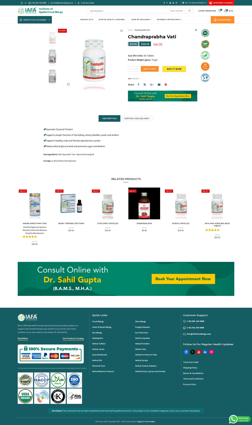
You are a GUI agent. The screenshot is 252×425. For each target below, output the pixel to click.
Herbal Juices (98, 349)
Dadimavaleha (144, 223)
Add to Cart (149, 69)
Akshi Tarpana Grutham (71, 223)
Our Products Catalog (73, 338)
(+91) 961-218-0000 (195, 321)
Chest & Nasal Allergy (101, 327)
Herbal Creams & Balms (145, 365)
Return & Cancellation (193, 373)
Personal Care (98, 365)
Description (109, 118)
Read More (23, 338)
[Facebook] (138, 84)
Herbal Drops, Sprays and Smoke (150, 371)
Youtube (170, 2)
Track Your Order (87, 3)
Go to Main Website (195, 3)
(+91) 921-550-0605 (38, 3)
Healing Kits (97, 338)
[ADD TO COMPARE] (49, 195)
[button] (30, 236)
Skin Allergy (140, 321)
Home (130, 30)
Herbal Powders (142, 343)
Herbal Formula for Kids (146, 354)
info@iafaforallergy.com (63, 3)
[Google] (152, 84)
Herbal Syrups (141, 360)
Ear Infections (141, 332)
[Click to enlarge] (68, 84)
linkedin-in (173, 2)
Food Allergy (98, 321)
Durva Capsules (180, 223)
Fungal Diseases (142, 327)
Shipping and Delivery (136, 118)
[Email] (159, 84)
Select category (176, 11)
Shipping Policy (190, 367)
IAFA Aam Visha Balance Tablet (217, 224)
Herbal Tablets (99, 343)
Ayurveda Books (99, 354)
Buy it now (174, 69)
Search (189, 11)
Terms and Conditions (193, 378)
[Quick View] (49, 200)
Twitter (167, 2)
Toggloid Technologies (145, 421)
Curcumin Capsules (107, 223)
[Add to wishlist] (121, 31)
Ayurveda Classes (223, 3)
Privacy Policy (189, 384)
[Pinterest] (165, 84)
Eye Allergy (97, 332)
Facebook (164, 2)
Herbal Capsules (142, 338)
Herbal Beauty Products (103, 371)
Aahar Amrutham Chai (35, 223)
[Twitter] (144, 84)
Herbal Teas (140, 349)
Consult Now (224, 20)
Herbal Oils (97, 360)
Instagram (176, 2)
